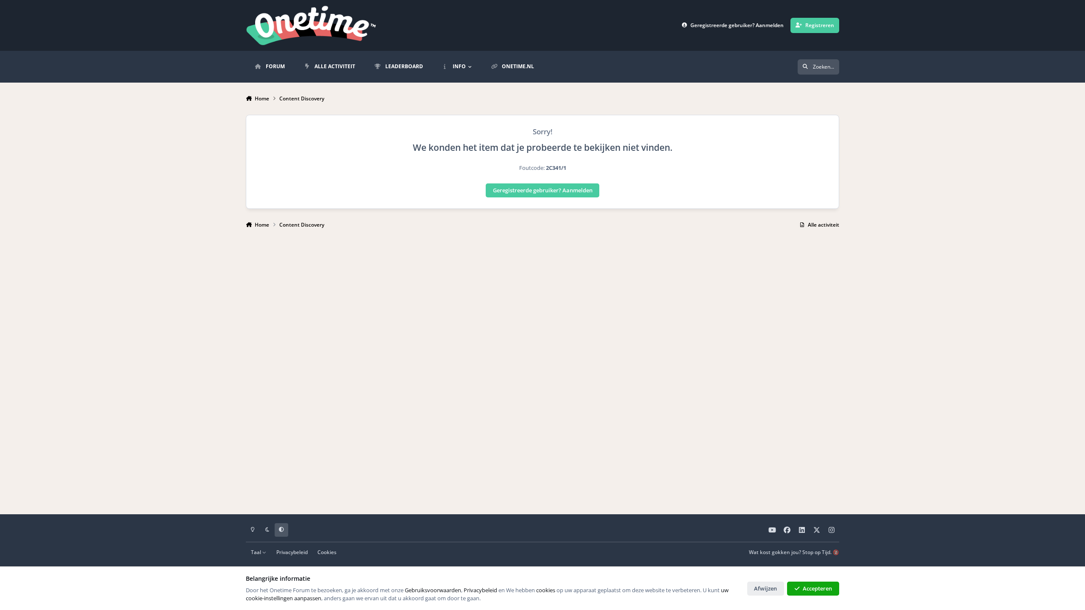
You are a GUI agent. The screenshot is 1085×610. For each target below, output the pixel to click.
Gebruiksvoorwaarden (433, 590)
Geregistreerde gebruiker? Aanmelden (543, 190)
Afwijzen (765, 588)
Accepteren (817, 588)
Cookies (327, 552)
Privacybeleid (292, 552)
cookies (545, 590)
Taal (256, 552)
